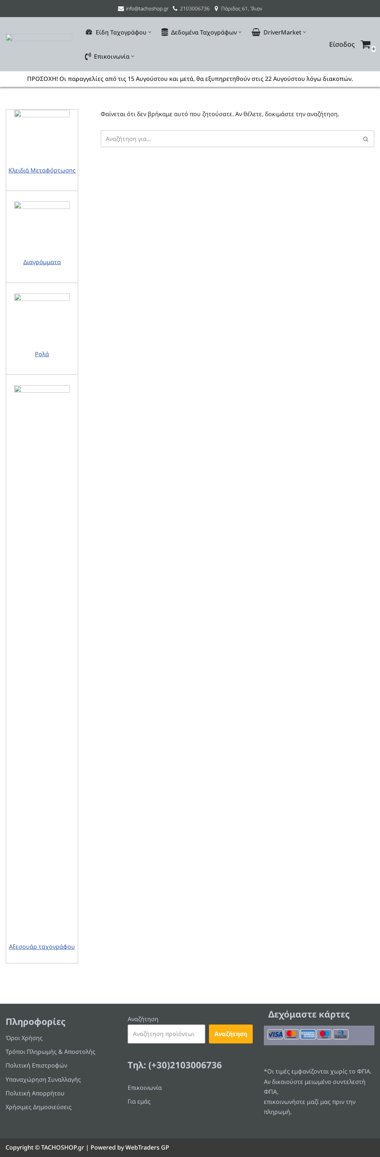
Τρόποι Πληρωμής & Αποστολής (50, 1052)
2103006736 (195, 8)
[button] (149, 32)
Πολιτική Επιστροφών (36, 1065)
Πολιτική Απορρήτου (35, 1093)
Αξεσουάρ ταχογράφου (42, 947)
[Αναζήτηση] (366, 138)
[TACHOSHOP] (39, 44)
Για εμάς (139, 1101)
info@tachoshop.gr (147, 8)
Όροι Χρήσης (24, 1038)
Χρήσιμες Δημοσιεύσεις (39, 1107)
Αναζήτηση (143, 1019)
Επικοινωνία (145, 1088)
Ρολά (42, 354)
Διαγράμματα (42, 262)
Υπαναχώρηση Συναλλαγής (43, 1079)
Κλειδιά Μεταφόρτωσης (42, 170)
